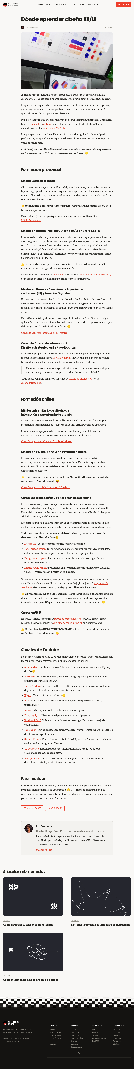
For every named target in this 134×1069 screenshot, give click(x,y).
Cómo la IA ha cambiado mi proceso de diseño (31, 980)
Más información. (31, 220)
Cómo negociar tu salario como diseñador (29, 924)
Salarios (74, 1050)
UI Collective (31, 748)
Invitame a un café (99, 1038)
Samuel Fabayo (32, 739)
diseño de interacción (80, 378)
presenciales (34, 123)
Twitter (95, 1035)
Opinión (75, 920)
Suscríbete (123, 5)
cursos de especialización (67, 618)
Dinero (6, 920)
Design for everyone (35, 558)
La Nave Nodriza (61, 357)
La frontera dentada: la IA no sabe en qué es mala (100, 924)
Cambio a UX (57, 1038)
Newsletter (96, 1029)
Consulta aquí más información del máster (44, 332)
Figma (27, 695)
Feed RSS (95, 1041)
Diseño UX (75, 1035)
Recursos (108, 27)
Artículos (53, 1044)
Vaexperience (31, 758)
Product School (32, 720)
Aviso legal (117, 1038)
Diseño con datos (77, 1038)
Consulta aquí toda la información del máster (45, 487)
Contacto (116, 1035)
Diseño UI (75, 1032)
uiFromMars (31, 667)
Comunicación (76, 1047)
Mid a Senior (57, 1035)
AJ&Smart (30, 676)
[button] (32, 808)
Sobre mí (116, 1032)
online (47, 123)
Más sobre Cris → (45, 849)
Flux (27, 700)
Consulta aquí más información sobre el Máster (46, 441)
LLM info (117, 1044)
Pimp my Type (32, 715)
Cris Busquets (32, 28)
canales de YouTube (55, 128)
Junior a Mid (56, 1032)
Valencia (58, 274)
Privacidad (117, 1041)
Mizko (27, 710)
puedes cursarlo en (95, 274)
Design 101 (30, 543)
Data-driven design (35, 548)
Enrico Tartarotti (33, 686)
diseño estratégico (31, 382)
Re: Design (30, 729)
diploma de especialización (68, 622)
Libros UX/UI (76, 1053)
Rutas (52, 1029)
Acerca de (117, 1029)
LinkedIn (95, 1032)
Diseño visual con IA (35, 567)
